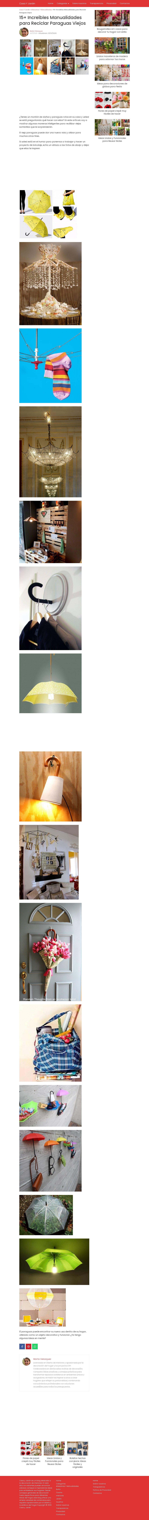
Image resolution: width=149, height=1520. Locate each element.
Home (50, 3)
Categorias (62, 3)
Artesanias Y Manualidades (67, 1486)
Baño (58, 1489)
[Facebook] (22, 1346)
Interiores (60, 1495)
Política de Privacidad (102, 1490)
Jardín (58, 1499)
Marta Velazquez (36, 31)
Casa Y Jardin (27, 3)
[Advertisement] (54, 95)
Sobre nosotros (79, 3)
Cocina (59, 1492)
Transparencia (96, 3)
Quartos (59, 1502)
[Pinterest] (28, 1346)
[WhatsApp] (35, 1346)
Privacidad (111, 3)
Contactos (125, 3)
